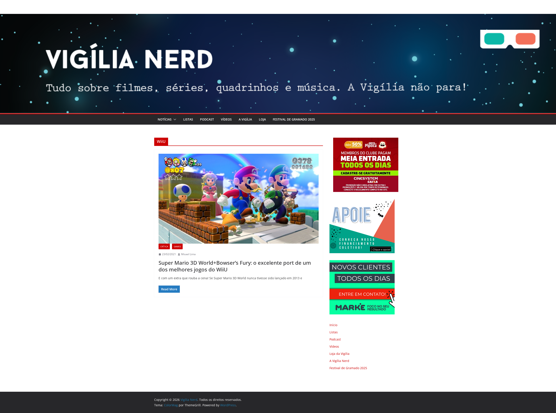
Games (177, 246)
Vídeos (226, 119)
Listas (188, 119)
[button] (174, 119)
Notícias (165, 119)
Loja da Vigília (339, 354)
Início (333, 325)
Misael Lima (188, 254)
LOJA (262, 119)
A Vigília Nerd (339, 361)
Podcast (207, 119)
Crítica (164, 246)
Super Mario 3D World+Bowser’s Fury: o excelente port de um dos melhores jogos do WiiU (235, 266)
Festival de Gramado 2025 (294, 119)
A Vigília (245, 119)
